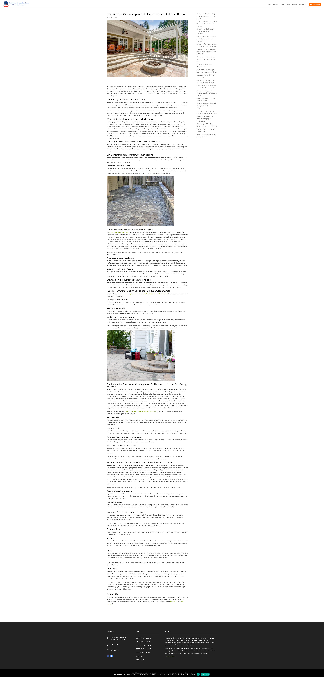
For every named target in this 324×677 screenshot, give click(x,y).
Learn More (170, 657)
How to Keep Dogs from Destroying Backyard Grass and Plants (207, 93)
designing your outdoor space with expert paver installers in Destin (146, 294)
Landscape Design (112, 17)
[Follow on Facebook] (108, 656)
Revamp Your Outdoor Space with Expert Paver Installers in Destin (206, 59)
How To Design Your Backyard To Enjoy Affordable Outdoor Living (206, 106)
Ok (198, 674)
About (288, 4)
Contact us (173, 602)
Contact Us (114, 650)
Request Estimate (315, 4)
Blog (283, 4)
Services (275, 4)
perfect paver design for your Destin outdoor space (141, 411)
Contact (294, 4)
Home (269, 4)
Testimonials (302, 4)
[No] (322, 674)
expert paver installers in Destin (120, 232)
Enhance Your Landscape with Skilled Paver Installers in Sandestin (206, 39)
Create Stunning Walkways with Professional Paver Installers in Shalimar (207, 24)
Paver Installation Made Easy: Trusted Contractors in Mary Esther (206, 16)
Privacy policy (205, 674)
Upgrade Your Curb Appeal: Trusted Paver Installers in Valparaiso (205, 31)
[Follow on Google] (111, 656)
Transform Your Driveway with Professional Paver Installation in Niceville (206, 51)
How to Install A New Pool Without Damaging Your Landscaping (205, 118)
